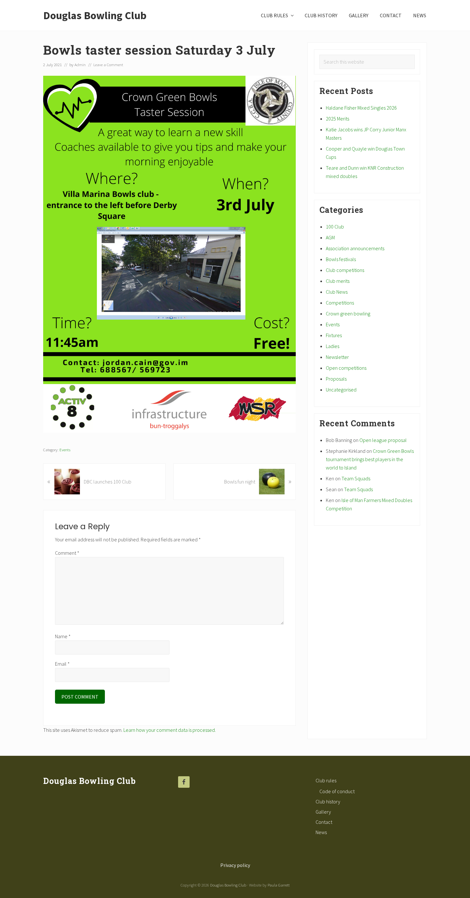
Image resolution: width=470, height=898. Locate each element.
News (321, 832)
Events (64, 449)
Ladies (332, 346)
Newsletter (337, 357)
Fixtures (334, 335)
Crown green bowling (348, 313)
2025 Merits (337, 118)
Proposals (336, 378)
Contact (324, 822)
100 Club (335, 226)
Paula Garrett (279, 884)
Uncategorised (341, 389)
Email (62, 664)
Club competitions (345, 270)
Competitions (340, 302)
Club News (337, 292)
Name (63, 636)
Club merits (337, 281)
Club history (328, 801)
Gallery (323, 812)
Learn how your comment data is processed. (169, 730)
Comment (67, 553)
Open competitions (346, 368)
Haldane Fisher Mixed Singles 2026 (361, 108)
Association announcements (355, 248)
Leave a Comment (108, 64)
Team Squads (355, 478)
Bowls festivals (341, 259)
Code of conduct (337, 791)
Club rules (326, 780)
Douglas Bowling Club (94, 15)
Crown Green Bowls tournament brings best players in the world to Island (370, 459)
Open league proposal (383, 440)
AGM (330, 237)
